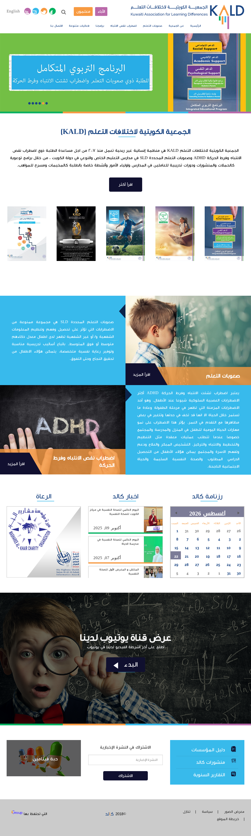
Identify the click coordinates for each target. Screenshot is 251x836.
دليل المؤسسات (208, 750)
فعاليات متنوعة (79, 25)
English (13, 11)
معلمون (83, 11)
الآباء (101, 11)
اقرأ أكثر (125, 184)
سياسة (207, 812)
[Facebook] (52, 11)
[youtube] (27, 11)
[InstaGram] (35, 11)
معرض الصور (234, 812)
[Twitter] (44, 11)
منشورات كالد (210, 762)
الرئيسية (195, 25)
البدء (130, 664)
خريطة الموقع (228, 819)
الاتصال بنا (56, 25)
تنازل (186, 812)
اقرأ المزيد (141, 374)
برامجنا (100, 25)
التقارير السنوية (209, 774)
